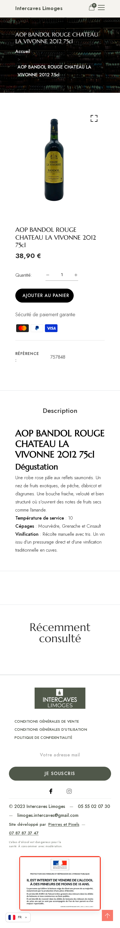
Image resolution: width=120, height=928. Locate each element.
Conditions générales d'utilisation (51, 729)
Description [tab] (60, 410)
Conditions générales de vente (47, 721)
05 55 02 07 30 (94, 806)
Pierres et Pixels (63, 824)
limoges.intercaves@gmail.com (47, 815)
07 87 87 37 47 (24, 833)
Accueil (22, 51)
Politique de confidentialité (43, 737)
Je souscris (60, 773)
